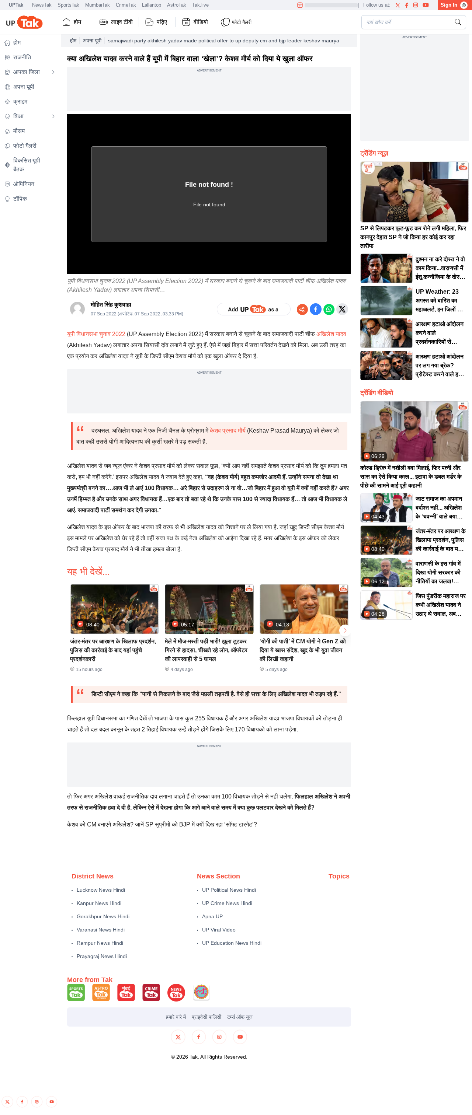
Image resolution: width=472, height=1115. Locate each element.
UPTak (16, 5)
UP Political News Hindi (229, 890)
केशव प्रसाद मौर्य (227, 430)
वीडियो (201, 22)
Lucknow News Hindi (101, 890)
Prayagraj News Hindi (102, 956)
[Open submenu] (53, 72)
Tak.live (200, 5)
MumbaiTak (97, 5)
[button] (114, 630)
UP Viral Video (219, 930)
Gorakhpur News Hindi (103, 916)
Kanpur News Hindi (99, 903)
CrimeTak (126, 5)
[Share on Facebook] (316, 309)
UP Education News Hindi (231, 943)
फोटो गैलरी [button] (241, 22)
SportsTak (68, 5)
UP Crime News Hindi (227, 903)
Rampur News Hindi (100, 943)
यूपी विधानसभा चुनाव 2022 (96, 334)
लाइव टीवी (122, 22)
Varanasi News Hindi (101, 930)
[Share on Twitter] (342, 309)
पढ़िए (162, 22)
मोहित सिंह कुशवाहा (111, 304)
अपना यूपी (92, 40)
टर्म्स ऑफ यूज (240, 1017)
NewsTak (42, 5)
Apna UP (212, 916)
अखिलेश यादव (331, 334)
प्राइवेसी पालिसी (206, 1017)
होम (77, 22)
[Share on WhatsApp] (329, 309)
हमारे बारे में (176, 1017)
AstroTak (176, 5)
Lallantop (151, 5)
